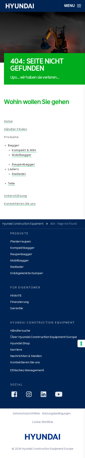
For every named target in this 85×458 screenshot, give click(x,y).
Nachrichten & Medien (26, 356)
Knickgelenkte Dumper (26, 273)
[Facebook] (15, 395)
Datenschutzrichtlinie (26, 413)
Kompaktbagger (22, 248)
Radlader (19, 174)
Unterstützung (15, 196)
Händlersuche (20, 330)
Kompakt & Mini (24, 150)
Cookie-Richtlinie (42, 422)
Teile (11, 183)
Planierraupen (20, 241)
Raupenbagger (23, 164)
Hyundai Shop (20, 343)
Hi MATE (16, 295)
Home (8, 121)
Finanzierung (19, 302)
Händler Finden (15, 129)
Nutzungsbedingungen (56, 413)
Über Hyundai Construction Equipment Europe (43, 337)
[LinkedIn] (44, 395)
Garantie (16, 308)
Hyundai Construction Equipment (22, 223)
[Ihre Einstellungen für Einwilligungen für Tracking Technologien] (81, 343)
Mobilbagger (22, 155)
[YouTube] (59, 394)
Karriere (16, 349)
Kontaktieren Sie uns (20, 203)
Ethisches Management (27, 370)
